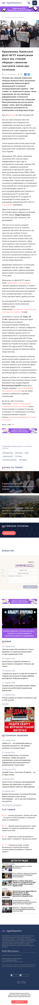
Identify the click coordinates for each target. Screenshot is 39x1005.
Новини (21, 17)
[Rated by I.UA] (15, 976)
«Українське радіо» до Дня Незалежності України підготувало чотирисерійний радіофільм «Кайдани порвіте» (19, 675)
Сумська (5, 312)
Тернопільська (29, 309)
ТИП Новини (23, 460)
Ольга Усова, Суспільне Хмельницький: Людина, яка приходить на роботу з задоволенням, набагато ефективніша (18, 784)
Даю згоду (19, 1002)
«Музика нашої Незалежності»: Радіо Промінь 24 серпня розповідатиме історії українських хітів (18, 651)
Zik (12, 424)
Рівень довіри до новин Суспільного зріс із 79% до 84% (19, 698)
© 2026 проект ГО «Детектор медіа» (12, 958)
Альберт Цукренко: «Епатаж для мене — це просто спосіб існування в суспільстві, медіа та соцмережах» (19, 817)
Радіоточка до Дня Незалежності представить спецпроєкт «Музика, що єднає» (18, 663)
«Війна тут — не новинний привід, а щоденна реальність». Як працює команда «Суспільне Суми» (17, 745)
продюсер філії (8, 456)
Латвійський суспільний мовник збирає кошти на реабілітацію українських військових (19, 688)
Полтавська (18, 309)
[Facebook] (25, 74)
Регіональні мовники (11, 17)
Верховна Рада (8, 453)
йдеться (12, 115)
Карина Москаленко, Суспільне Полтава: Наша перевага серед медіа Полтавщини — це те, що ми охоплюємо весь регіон (19, 797)
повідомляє (7, 204)
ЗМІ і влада (18, 453)
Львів (26, 453)
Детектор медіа (19, 860)
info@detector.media (11, 960)
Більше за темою (12, 467)
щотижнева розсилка (15, 526)
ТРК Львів (18, 456)
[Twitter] (29, 74)
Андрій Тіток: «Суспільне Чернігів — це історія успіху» (18, 773)
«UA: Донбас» (15, 312)
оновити (31, 562)
